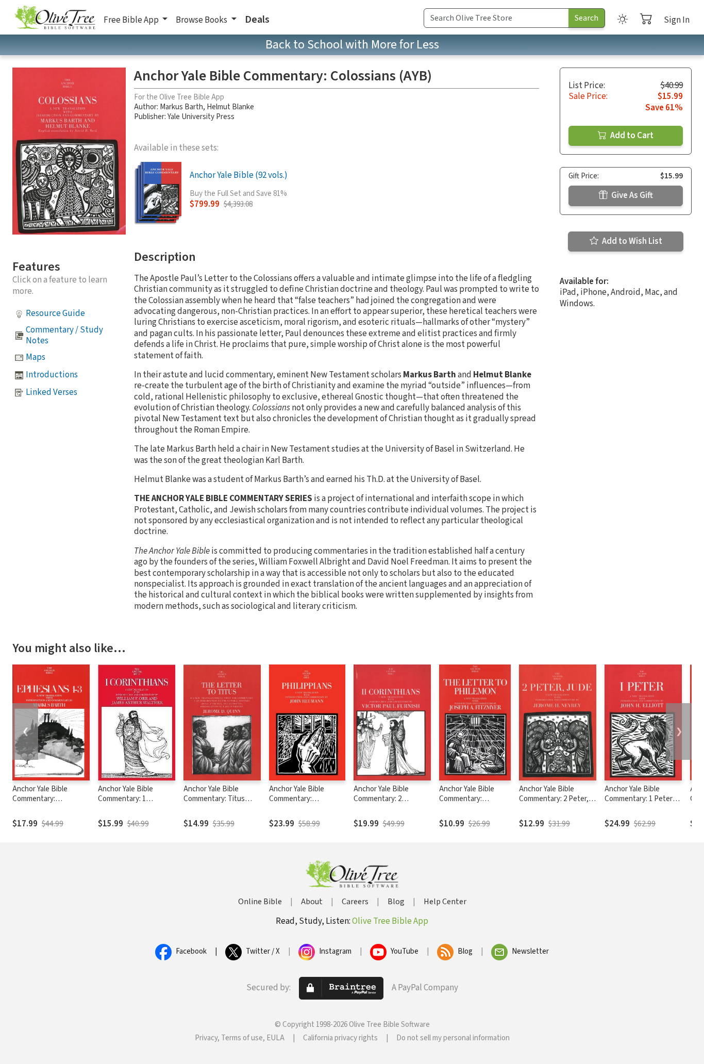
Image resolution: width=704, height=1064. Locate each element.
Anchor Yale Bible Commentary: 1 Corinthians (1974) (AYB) (136, 799)
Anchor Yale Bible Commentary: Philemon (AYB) (466, 799)
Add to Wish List (631, 241)
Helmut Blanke (230, 107)
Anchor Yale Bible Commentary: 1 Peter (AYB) (639, 799)
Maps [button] (35, 357)
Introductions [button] (52, 375)
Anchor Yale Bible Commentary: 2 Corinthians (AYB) (382, 799)
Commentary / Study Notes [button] (64, 335)
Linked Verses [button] (51, 392)
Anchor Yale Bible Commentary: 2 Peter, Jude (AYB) (554, 799)
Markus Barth (181, 107)
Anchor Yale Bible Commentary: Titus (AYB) (214, 799)
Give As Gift (631, 195)
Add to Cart (631, 135)
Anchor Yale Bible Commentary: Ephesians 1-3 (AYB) (44, 799)
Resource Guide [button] (55, 313)
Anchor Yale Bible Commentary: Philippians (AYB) (296, 799)
